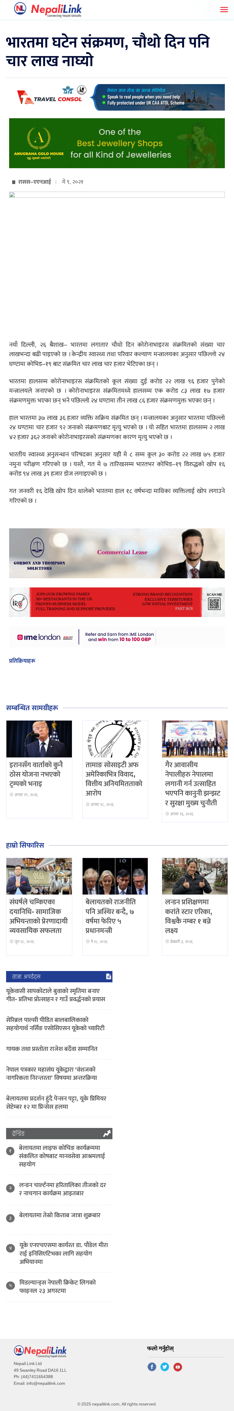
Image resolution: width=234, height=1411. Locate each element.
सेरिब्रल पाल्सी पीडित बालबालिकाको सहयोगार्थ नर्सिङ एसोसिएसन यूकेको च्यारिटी (55, 1024)
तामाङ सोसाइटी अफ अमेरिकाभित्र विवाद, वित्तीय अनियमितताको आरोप (114, 779)
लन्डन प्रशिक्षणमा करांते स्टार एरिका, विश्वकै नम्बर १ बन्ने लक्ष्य (188, 916)
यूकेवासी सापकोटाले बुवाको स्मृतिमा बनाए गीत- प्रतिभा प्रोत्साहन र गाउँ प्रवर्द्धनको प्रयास (55, 995)
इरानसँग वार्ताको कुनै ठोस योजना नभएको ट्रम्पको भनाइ (36, 774)
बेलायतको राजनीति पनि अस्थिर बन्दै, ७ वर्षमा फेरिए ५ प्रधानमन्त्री (111, 916)
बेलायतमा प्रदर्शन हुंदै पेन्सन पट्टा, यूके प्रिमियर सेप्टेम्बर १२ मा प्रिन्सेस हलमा (56, 1102)
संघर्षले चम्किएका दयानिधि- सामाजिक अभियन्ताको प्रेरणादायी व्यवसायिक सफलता (38, 916)
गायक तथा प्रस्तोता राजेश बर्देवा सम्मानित (52, 1049)
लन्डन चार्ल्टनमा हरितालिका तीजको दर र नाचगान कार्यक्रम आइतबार (62, 1189)
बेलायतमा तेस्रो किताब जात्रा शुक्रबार (60, 1215)
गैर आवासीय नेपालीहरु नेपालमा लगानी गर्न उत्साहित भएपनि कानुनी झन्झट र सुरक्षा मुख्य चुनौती (192, 784)
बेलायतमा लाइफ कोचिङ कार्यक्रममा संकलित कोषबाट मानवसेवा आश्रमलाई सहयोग (62, 1156)
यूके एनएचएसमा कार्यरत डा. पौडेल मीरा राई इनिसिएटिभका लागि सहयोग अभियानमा (64, 1253)
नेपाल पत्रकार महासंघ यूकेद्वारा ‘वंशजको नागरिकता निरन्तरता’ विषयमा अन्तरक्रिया (51, 1073)
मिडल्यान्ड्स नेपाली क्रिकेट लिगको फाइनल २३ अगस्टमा (58, 1286)
